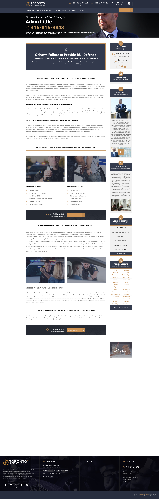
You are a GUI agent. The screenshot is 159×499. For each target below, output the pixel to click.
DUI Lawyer (79, 64)
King (126, 282)
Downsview (115, 275)
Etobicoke (115, 277)
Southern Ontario (115, 294)
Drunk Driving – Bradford (51, 465)
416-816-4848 (46, 27)
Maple (115, 287)
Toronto (115, 301)
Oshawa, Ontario (49, 316)
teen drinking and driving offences (35, 303)
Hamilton (115, 282)
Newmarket (115, 292)
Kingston (115, 284)
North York (127, 292)
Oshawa (126, 294)
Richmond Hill (115, 299)
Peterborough (126, 296)
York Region (126, 304)
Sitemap (42, 495)
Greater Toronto (126, 277)
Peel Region (115, 296)
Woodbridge (115, 304)
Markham (126, 287)
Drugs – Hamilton (48, 476)
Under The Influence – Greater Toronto (55, 470)
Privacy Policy (8, 495)
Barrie (115, 270)
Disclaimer (32, 495)
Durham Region (126, 275)
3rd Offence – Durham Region (52, 468)
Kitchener (126, 284)
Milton (115, 289)
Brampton (115, 272)
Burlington (126, 272)
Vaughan (126, 301)
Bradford (126, 270)
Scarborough (126, 299)
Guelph (115, 280)
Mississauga (126, 289)
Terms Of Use (21, 495)
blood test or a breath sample (76, 295)
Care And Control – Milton (51, 473)
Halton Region (127, 280)
